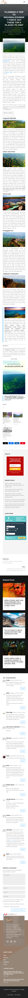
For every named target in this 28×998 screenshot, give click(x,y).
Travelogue (10, 34)
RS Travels (12, 840)
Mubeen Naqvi (10, 785)
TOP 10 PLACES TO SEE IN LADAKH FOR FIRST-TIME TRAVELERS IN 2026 (13, 631)
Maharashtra (6, 32)
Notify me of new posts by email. (11, 906)
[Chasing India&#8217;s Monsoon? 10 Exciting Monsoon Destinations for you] (7, 414)
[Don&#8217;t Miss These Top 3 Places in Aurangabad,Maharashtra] (7, 429)
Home (4, 955)
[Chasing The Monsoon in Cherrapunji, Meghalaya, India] (17, 414)
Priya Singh (9, 712)
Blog (22, 27)
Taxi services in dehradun (13, 727)
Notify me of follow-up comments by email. (14, 904)
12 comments (17, 34)
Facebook (9, 397)
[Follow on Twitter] (7, 941)
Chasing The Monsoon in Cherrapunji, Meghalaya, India (17, 420)
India (22, 30)
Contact (5, 964)
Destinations (18, 30)
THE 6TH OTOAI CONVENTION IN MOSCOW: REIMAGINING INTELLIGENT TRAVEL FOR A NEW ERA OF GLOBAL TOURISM (15, 505)
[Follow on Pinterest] (14, 941)
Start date (7, 532)
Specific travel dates (12, 530)
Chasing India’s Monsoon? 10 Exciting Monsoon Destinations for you (7, 420)
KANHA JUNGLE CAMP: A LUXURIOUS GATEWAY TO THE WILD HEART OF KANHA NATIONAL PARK (14, 495)
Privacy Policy (10, 994)
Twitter (15, 397)
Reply (22, 688)
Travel (23, 32)
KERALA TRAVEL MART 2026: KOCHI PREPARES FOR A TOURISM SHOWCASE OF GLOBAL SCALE (14, 485)
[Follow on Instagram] (11, 941)
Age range (8, 525)
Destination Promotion (9, 30)
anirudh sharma (10, 799)
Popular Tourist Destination (15, 32)
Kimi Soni (8, 738)
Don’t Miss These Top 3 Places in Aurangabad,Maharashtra (7, 435)
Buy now (22, 537)
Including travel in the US (13, 528)
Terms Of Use (18, 994)
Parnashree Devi (10, 27)
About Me (5, 957)
